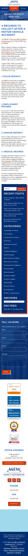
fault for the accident (8, 82)
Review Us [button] (14, 503)
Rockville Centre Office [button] (14, 463)
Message (4, 354)
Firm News (7, 241)
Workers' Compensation (11, 293)
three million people (8, 52)
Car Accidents (8, 234)
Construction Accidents (11, 237)
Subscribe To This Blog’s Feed (13, 309)
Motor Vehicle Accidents (12, 258)
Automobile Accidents (11, 230)
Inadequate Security (10, 244)
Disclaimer (7, 548)
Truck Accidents (9, 286)
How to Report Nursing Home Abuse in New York (13, 215)
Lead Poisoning (9, 255)
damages (8, 161)
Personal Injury (9, 268)
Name (4, 329)
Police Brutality (9, 272)
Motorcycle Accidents (11, 262)
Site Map (15, 548)
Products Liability (9, 279)
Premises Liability (9, 275)
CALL (24, 8)
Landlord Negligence (10, 251)
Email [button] (15, 8)
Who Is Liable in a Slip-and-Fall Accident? (14, 199)
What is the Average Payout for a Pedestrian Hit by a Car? (14, 209)
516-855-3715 (14, 490)
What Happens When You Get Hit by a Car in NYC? (13, 204)
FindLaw (18, 552)
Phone (4, 346)
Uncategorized (8, 289)
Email (4, 337)
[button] (4, 8)
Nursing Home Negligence (12, 265)
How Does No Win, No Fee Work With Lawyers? (12, 220)
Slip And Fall (8, 282)
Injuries (6, 248)
